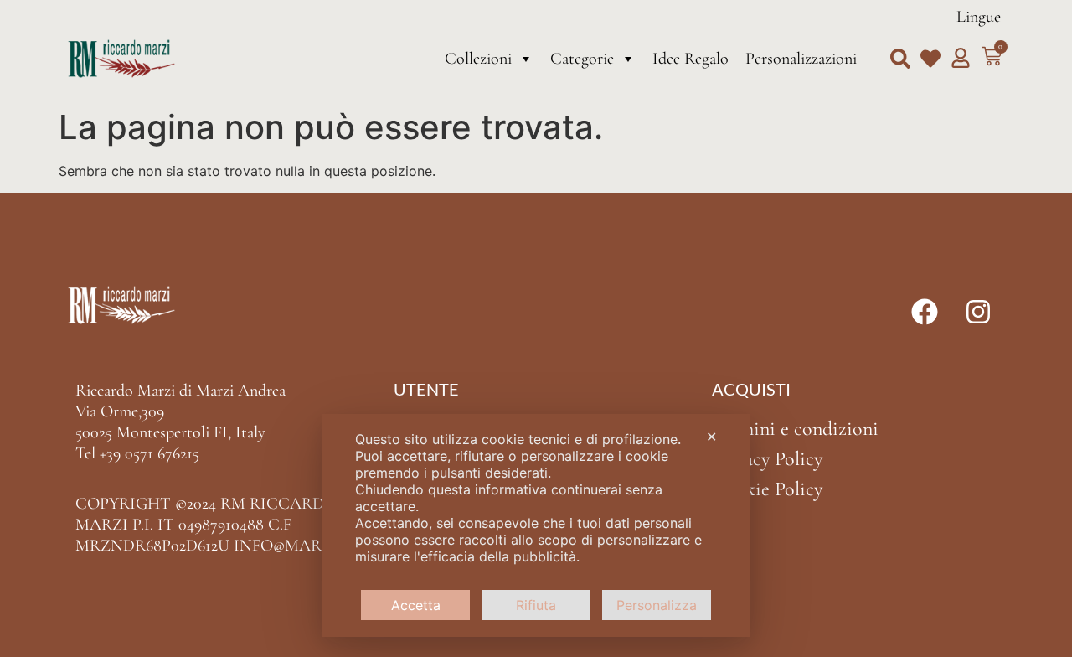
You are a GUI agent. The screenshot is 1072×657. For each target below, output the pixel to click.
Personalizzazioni (801, 59)
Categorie (582, 59)
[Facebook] (924, 312)
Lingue (978, 16)
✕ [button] (711, 436)
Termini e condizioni (795, 428)
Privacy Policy (767, 459)
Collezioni (478, 59)
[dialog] (536, 525)
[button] (900, 59)
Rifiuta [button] (536, 605)
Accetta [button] (416, 605)
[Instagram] (978, 312)
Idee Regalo (690, 59)
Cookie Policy (767, 489)
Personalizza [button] (656, 605)
